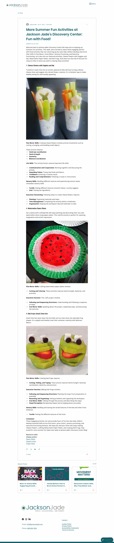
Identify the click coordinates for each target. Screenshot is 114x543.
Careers (64, 520)
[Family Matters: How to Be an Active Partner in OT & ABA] (57, 473)
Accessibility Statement (70, 528)
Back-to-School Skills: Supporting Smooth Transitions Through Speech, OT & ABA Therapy (28, 485)
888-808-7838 (32, 528)
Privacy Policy (67, 526)
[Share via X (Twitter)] (31, 449)
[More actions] (87, 24)
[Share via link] (39, 449)
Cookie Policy (66, 524)
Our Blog (20, 13)
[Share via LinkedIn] (35, 449)
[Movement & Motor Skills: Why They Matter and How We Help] (84, 473)
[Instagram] (26, 519)
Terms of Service (68, 530)
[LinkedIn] (29, 519)
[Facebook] (23, 519)
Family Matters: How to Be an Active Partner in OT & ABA (56, 485)
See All (94, 464)
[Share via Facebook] (27, 449)
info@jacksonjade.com (35, 524)
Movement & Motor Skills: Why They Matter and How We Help (83, 485)
